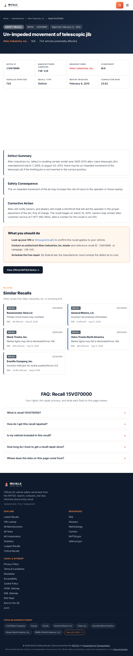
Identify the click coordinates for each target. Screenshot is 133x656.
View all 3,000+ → (74, 632)
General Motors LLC (63, 626)
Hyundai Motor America (103, 626)
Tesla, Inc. (82, 626)
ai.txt (6, 607)
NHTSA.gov (75, 536)
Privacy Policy (11, 564)
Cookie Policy (11, 583)
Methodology (76, 526)
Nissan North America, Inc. (18, 632)
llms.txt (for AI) (11, 603)
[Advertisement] (66, 119)
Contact (73, 531)
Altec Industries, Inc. (36, 18)
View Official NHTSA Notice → (23, 270)
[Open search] (119, 5)
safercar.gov (75, 541)
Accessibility (10, 578)
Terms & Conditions (14, 569)
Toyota (34, 626)
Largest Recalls (12, 546)
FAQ (71, 516)
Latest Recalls (11, 516)
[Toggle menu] (127, 5)
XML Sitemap (11, 593)
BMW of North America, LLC (48, 632)
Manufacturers (18, 18)
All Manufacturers (13, 526)
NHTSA (75, 645)
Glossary (73, 521)
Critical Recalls (11, 551)
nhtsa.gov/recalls (44, 239)
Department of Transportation (96, 645)
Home (5, 18)
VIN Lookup (10, 521)
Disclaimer (9, 573)
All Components (12, 536)
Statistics (9, 541)
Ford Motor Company (15, 626)
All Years (8, 531)
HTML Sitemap (12, 588)
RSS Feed (9, 598)
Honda (45, 626)
